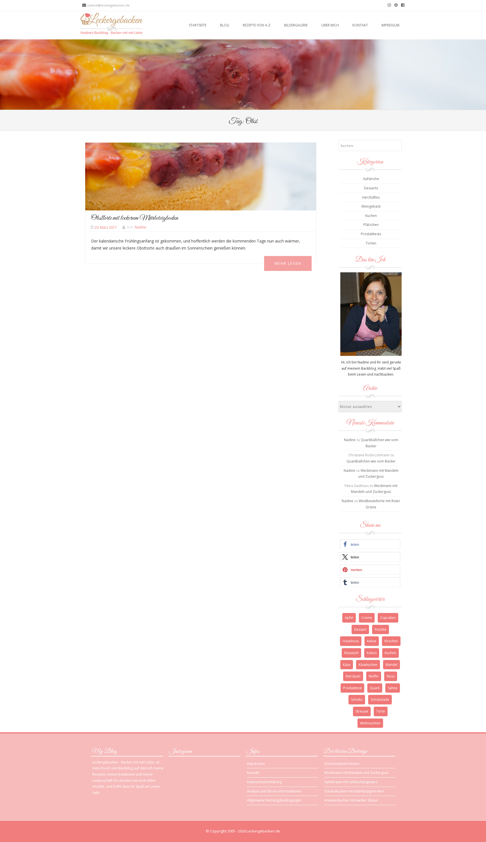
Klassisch (351, 652)
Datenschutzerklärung (264, 782)
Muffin (374, 676)
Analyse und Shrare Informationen (274, 791)
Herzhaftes (371, 197)
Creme (366, 617)
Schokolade (380, 699)
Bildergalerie (296, 25)
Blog (224, 25)
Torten (371, 243)
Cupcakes (388, 617)
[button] (370, 544)
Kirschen (391, 641)
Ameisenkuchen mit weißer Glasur (351, 800)
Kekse (371, 641)
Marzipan (353, 676)
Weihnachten (370, 723)
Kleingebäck (371, 206)
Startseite (197, 25)
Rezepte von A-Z (257, 25)
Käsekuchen (368, 664)
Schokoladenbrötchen (341, 763)
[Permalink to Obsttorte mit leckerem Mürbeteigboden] (200, 176)
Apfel (349, 617)
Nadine (140, 227)
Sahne (392, 688)
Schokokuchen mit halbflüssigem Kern (354, 791)
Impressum (390, 25)
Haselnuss (351, 641)
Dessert (360, 629)
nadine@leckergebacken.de (108, 5)
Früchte (380, 629)
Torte (380, 711)
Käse (346, 664)
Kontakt (360, 25)
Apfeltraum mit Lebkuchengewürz (351, 782)
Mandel (391, 664)
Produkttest (352, 688)
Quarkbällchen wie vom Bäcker (371, 461)
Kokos (372, 652)
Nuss (391, 676)
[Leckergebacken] (111, 23)
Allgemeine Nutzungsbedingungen (274, 800)
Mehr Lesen (287, 263)
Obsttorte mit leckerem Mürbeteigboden (134, 218)
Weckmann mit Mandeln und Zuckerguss (356, 772)
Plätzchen (371, 224)
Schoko (357, 699)
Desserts (371, 188)
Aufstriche (371, 178)
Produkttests (371, 234)
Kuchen (371, 215)
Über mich (330, 25)
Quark (375, 688)
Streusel (362, 711)
